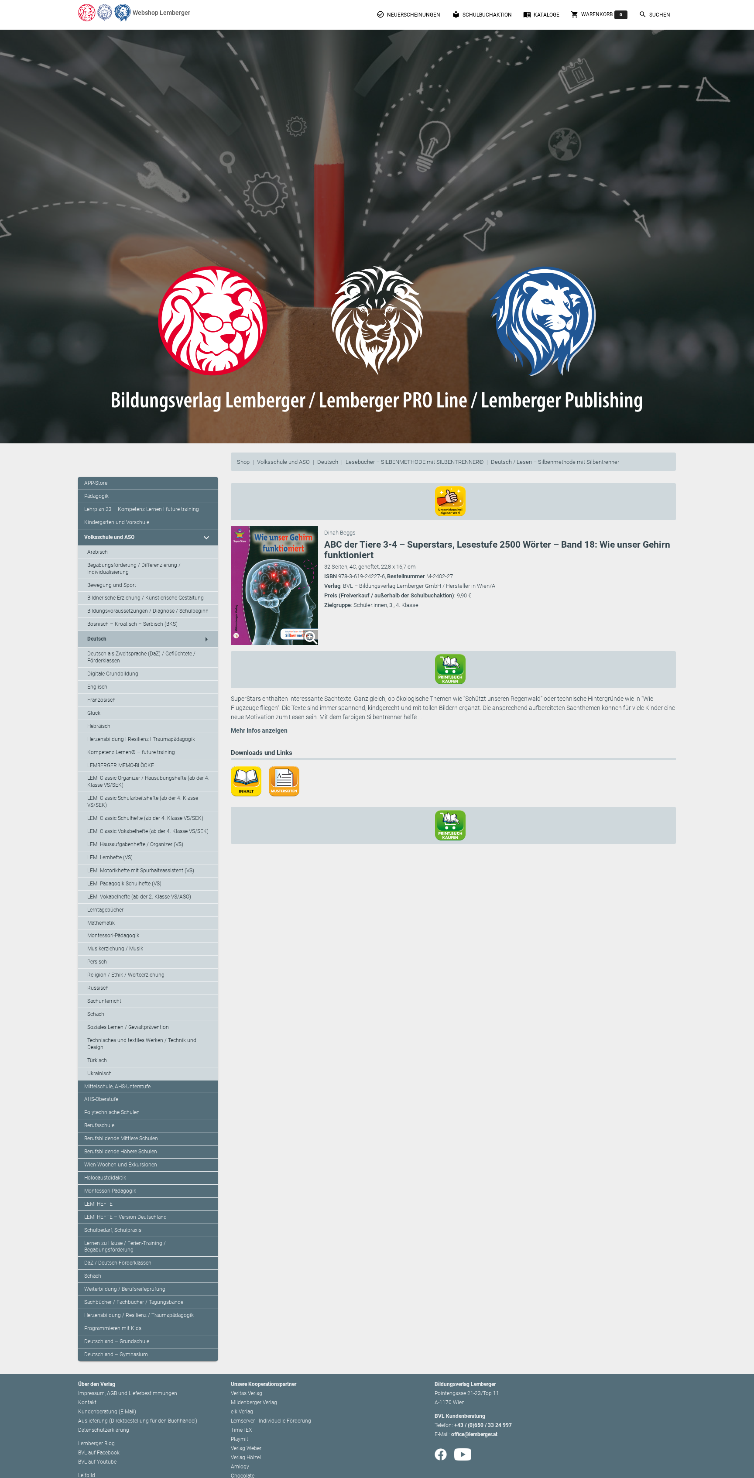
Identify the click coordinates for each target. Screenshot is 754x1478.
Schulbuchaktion (482, 14)
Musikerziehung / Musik (115, 949)
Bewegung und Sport (111, 585)
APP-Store (95, 483)
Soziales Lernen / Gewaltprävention (128, 1027)
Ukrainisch (99, 1073)
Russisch (98, 988)
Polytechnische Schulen (112, 1112)
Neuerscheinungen (408, 14)
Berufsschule (99, 1125)
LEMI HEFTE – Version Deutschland (125, 1217)
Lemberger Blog (96, 1443)
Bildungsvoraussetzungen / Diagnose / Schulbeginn (148, 611)
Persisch (97, 962)
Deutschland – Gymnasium (116, 1354)
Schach (95, 1014)
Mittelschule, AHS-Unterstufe (117, 1087)
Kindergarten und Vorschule (116, 522)
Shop (243, 462)
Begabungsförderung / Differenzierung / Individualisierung (134, 568)
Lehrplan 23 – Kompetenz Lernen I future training (141, 509)
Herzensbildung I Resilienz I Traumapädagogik (141, 739)
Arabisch (97, 552)
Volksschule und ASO (283, 462)
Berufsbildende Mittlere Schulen (121, 1138)
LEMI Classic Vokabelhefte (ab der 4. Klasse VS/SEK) (148, 831)
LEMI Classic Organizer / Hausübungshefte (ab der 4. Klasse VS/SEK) (148, 781)
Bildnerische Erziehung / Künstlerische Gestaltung (145, 598)
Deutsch (327, 462)
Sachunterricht (104, 1001)
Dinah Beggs (340, 532)
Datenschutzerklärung (103, 1430)
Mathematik (101, 923)
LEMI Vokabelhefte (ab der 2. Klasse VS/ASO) (139, 897)
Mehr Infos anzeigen (259, 730)
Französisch (101, 700)
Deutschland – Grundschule (116, 1341)
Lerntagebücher (105, 910)
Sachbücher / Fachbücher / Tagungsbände (133, 1302)
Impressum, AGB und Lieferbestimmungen (127, 1393)
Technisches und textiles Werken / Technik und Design (141, 1043)
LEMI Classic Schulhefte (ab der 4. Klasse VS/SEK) (145, 818)
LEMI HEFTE (98, 1204)
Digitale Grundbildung (112, 674)
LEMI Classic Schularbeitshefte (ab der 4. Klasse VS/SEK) (142, 801)
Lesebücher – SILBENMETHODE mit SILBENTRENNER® (414, 462)
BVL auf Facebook (99, 1453)
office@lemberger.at (474, 1434)
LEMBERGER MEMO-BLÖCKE (120, 765)
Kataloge (541, 14)
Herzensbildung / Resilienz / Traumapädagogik (139, 1315)
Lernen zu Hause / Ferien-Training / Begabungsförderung (125, 1246)
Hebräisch (98, 726)
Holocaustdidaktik (105, 1178)
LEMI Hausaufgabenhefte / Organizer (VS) (135, 844)
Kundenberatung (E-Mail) (107, 1412)
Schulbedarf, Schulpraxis (112, 1230)
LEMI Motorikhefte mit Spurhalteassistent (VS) (140, 871)
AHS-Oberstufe (101, 1099)
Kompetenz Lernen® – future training (131, 752)
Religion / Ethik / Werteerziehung (126, 975)
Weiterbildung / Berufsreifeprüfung (124, 1289)
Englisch (97, 687)
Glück (93, 713)
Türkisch (97, 1060)
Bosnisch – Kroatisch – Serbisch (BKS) (132, 624)
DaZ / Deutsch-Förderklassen (117, 1263)
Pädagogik (96, 496)
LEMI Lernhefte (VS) (110, 857)
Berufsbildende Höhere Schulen (120, 1152)
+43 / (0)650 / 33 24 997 (483, 1425)
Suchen (654, 14)
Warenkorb (596, 14)
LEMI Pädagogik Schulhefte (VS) (124, 884)
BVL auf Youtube (97, 1462)
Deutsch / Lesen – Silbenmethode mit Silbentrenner (555, 462)
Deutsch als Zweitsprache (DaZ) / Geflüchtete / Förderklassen (141, 657)
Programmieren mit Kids (112, 1328)
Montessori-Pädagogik (113, 936)
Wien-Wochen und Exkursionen (120, 1165)
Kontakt (87, 1402)
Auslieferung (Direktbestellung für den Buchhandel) (137, 1421)
